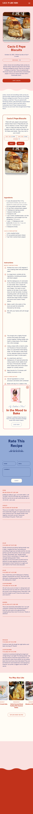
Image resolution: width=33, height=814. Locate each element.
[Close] (27, 387)
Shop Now (16, 424)
